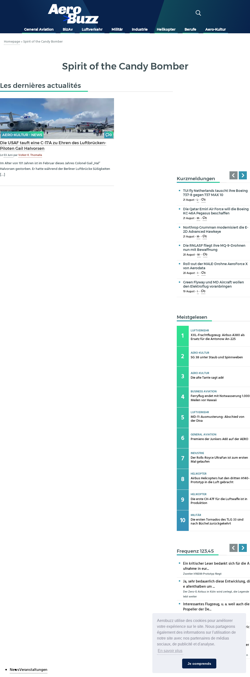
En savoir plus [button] (170, 651)
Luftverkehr (92, 29)
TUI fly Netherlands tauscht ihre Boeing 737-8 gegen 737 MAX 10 (215, 193)
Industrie (140, 29)
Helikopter (166, 29)
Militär (117, 29)
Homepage (12, 42)
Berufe (190, 29)
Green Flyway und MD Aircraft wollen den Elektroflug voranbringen (213, 284)
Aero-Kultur (215, 29)
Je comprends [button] (199, 663)
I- (198, 273)
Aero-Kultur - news (22, 135)
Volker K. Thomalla (30, 155)
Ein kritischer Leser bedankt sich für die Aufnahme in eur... (216, 566)
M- (198, 218)
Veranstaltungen (33, 670)
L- (198, 200)
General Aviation (39, 29)
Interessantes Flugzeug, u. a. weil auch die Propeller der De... (216, 606)
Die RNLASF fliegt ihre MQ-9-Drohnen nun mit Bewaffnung (214, 248)
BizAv (68, 29)
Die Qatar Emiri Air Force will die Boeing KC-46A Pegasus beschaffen (216, 211)
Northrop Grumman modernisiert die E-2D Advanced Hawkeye (215, 229)
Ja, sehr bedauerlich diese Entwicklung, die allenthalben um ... (216, 584)
